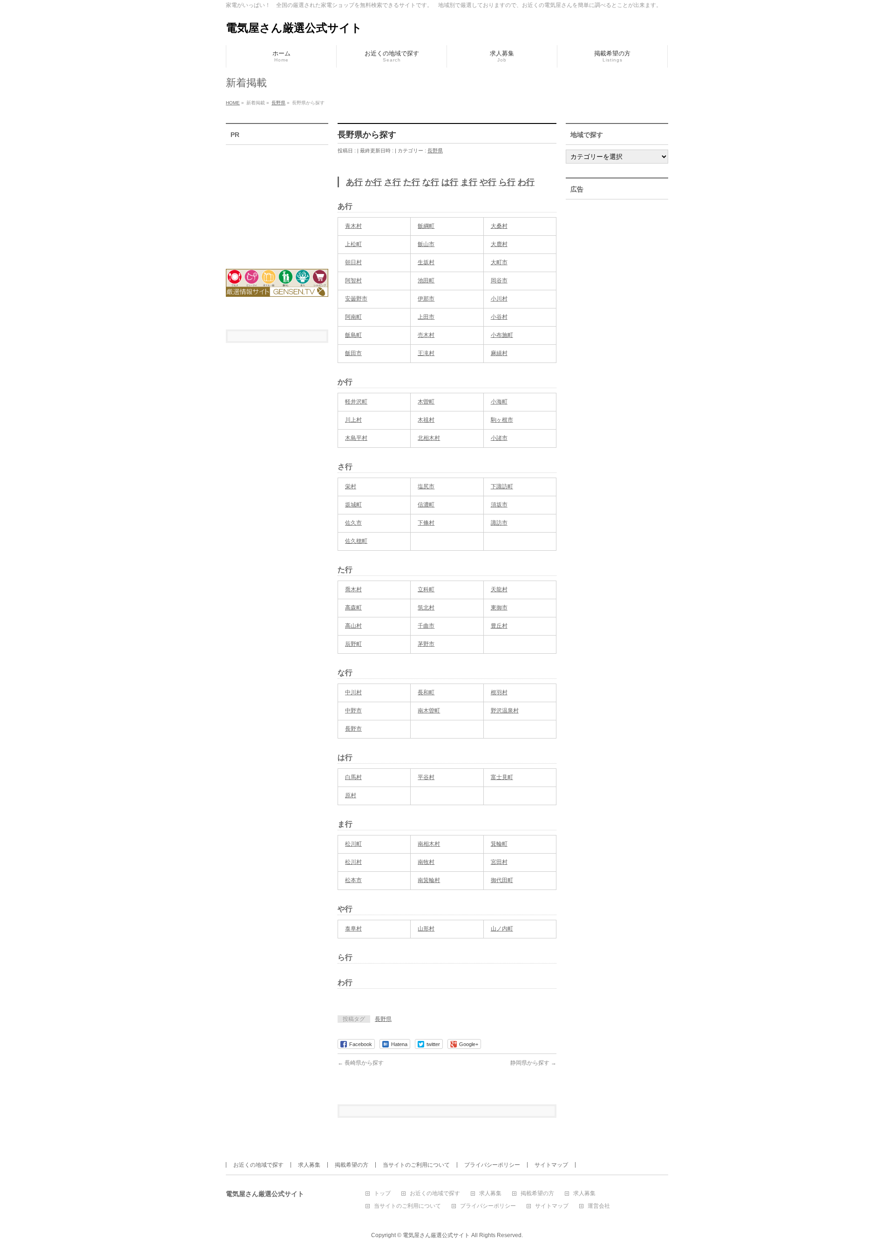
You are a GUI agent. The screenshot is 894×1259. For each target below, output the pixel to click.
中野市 (353, 710)
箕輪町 (499, 844)
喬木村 (353, 589)
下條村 (426, 523)
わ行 (526, 182)
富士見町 (502, 777)
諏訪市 (499, 523)
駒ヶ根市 (502, 420)
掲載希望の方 (351, 1165)
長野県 (435, 150)
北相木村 (429, 438)
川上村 (353, 420)
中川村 (353, 692)
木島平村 (356, 438)
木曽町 (426, 401)
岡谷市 (499, 280)
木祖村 (426, 420)
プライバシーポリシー (492, 1165)
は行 (449, 182)
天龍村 (499, 589)
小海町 (499, 401)
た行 (411, 182)
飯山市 (426, 244)
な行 (430, 182)
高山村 (353, 626)
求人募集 (309, 1165)
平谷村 (426, 777)
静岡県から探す (533, 1063)
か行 (373, 182)
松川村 (353, 862)
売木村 (426, 335)
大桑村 (499, 226)
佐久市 (353, 523)
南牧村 (426, 862)
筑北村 (426, 607)
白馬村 (353, 777)
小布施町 (502, 335)
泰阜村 (353, 928)
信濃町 (426, 504)
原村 (350, 795)
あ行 (354, 182)
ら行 (507, 182)
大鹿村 (499, 244)
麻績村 (499, 353)
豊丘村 (499, 626)
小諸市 (499, 438)
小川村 (499, 298)
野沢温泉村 (505, 710)
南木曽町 (429, 710)
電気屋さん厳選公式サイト (294, 27)
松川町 (353, 844)
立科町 (426, 589)
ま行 (469, 182)
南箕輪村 (429, 880)
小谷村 (499, 317)
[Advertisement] (277, 201)
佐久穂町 (356, 541)
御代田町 (502, 880)
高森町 (353, 607)
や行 (488, 182)
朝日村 (353, 262)
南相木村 (429, 844)
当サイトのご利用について (416, 1165)
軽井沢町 (356, 401)
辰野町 (353, 644)
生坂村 (426, 262)
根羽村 (499, 692)
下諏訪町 (502, 486)
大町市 (499, 262)
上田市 (426, 317)
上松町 (353, 244)
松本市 (353, 880)
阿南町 (353, 317)
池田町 (426, 280)
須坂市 (499, 504)
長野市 (353, 728)
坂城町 (353, 504)
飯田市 (353, 353)
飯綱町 (426, 226)
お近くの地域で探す (258, 1165)
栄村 (350, 486)
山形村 (426, 928)
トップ (382, 1194)
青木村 (353, 226)
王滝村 (426, 353)
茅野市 (426, 644)
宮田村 (499, 862)
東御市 (499, 607)
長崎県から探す (361, 1063)
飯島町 (353, 335)
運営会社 (599, 1206)
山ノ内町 (502, 928)
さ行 (392, 182)
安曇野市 (356, 298)
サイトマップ (551, 1165)
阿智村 (353, 280)
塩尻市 (426, 486)
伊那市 (426, 298)
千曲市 (426, 626)
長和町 (426, 692)
